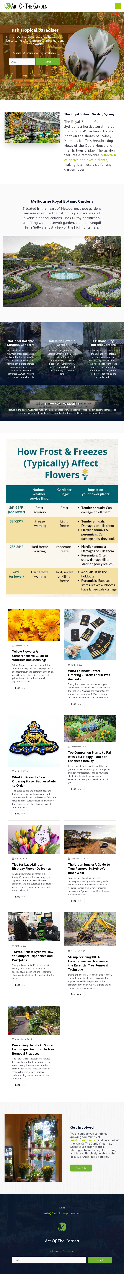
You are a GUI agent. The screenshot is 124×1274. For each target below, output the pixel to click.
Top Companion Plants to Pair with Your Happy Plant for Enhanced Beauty (90, 756)
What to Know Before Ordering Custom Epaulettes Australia (89, 675)
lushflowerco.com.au (83, 1140)
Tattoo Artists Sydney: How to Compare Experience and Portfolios (32, 956)
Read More (20, 687)
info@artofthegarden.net (62, 1213)
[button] (81, 1168)
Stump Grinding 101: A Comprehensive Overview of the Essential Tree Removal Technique (88, 963)
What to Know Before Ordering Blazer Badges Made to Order (34, 781)
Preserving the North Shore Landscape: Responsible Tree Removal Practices (33, 1049)
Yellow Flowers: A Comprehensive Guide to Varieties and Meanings (30, 655)
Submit (48, 61)
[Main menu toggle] (118, 6)
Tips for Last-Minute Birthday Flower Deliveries (31, 866)
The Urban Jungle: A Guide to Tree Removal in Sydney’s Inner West (89, 868)
